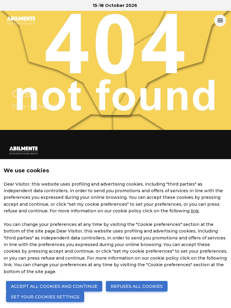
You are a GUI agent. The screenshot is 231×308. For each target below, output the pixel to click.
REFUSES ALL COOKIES (137, 286)
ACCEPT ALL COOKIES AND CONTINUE (54, 286)
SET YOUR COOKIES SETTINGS (45, 297)
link (195, 211)
